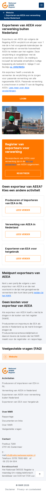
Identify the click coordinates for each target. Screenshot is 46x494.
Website (10, 12)
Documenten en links (12, 420)
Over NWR (7, 412)
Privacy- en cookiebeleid (29, 489)
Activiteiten (8, 378)
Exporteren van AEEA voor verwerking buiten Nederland (21, 396)
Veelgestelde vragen (11, 429)
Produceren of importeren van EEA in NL (21, 202)
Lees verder (23, 210)
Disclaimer (10, 489)
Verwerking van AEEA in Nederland (19, 390)
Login (23, 98)
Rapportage (7, 416)
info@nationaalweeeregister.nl (20, 455)
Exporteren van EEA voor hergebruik (20, 402)
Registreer (23, 173)
